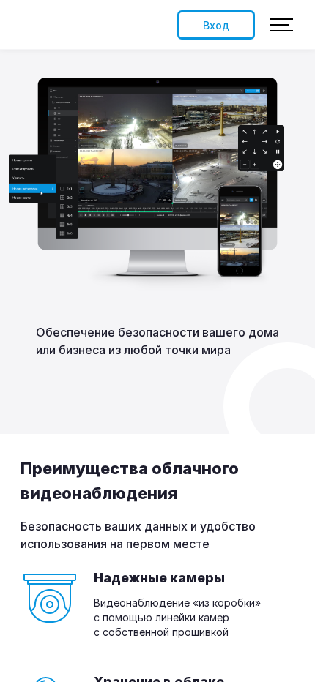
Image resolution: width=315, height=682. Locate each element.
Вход (216, 25)
